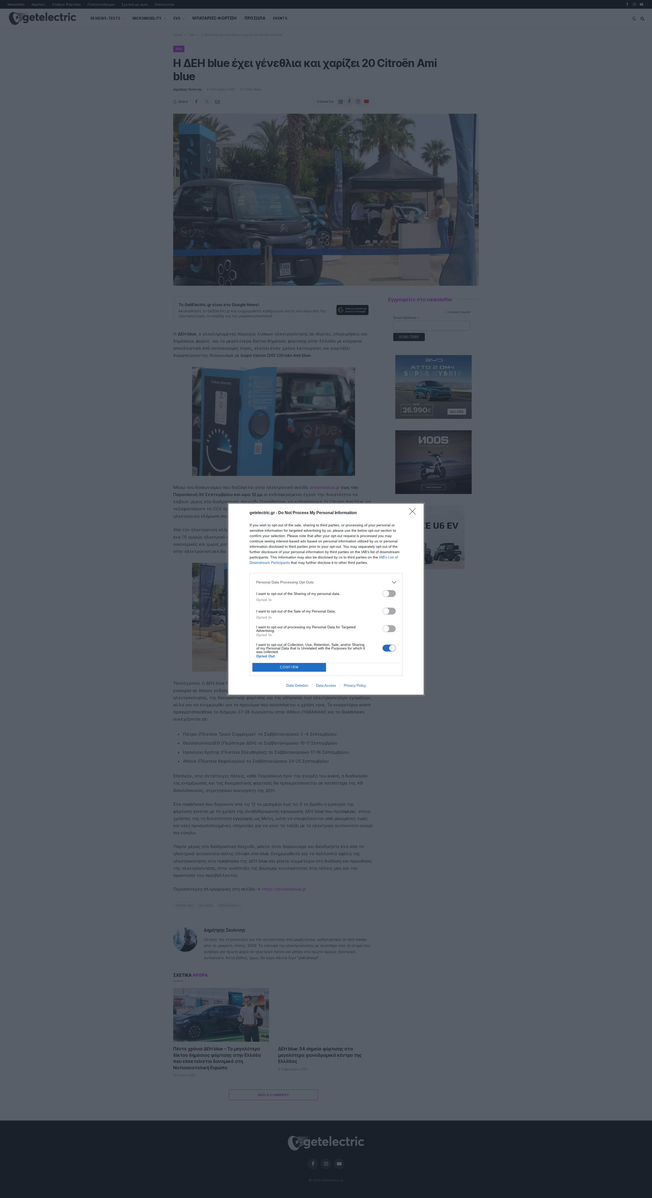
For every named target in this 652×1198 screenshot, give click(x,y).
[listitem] (326, 582)
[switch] (389, 593)
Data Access (326, 685)
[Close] (414, 513)
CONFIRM (289, 667)
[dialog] (326, 599)
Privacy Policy (355, 685)
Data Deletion (297, 685)
